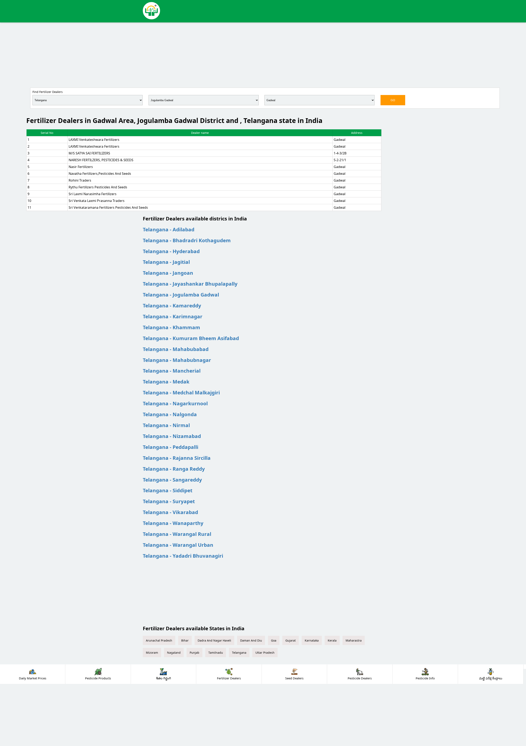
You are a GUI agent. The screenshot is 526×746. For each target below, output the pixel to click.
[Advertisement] (263, 54)
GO (393, 100)
